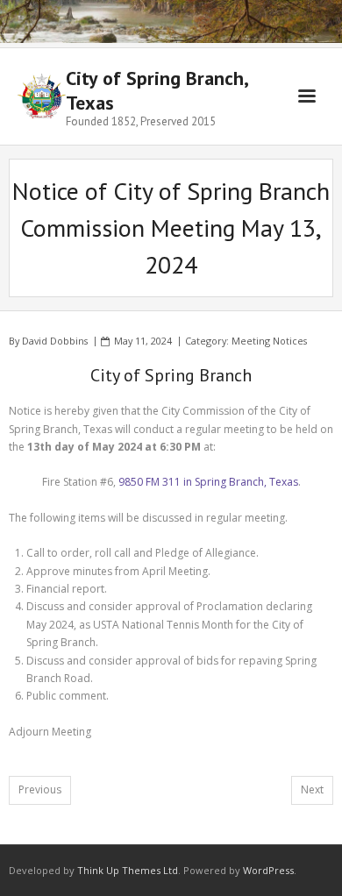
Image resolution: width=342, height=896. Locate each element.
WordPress (268, 870)
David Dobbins (55, 340)
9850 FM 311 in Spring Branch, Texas (208, 481)
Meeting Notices (269, 340)
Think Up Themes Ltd (127, 870)
